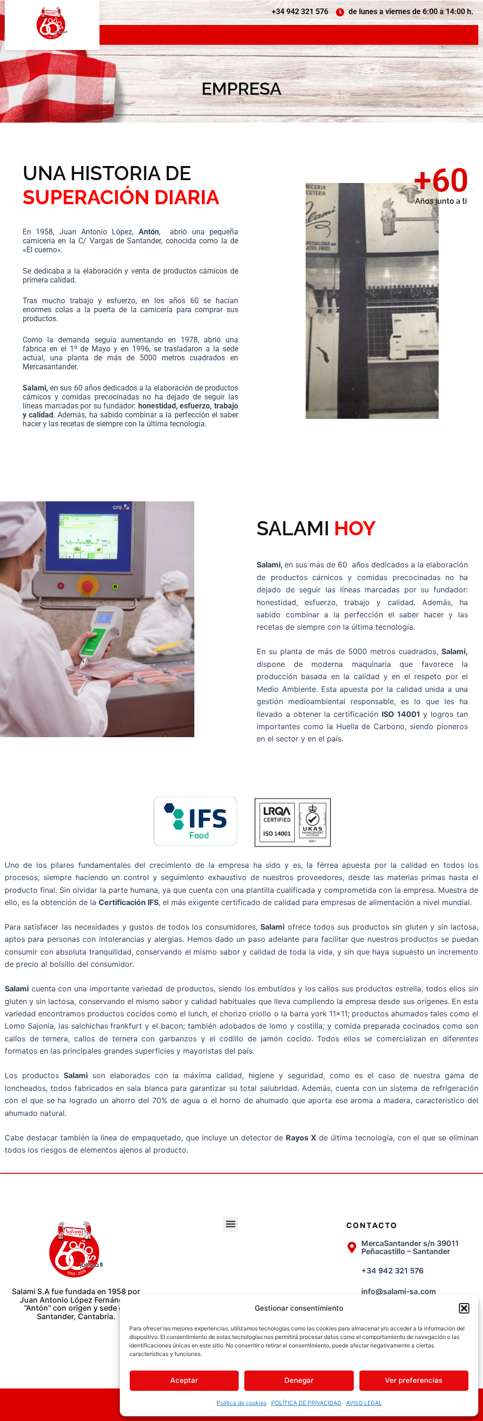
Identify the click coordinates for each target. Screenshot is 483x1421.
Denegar (299, 1380)
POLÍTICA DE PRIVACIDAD (306, 1402)
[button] (464, 1308)
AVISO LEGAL (364, 1402)
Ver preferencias (413, 1380)
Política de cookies (241, 1402)
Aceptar (184, 1380)
